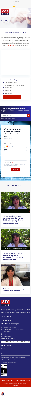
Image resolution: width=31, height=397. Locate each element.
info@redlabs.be (5, 42)
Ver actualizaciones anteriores (8, 118)
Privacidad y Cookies (17, 383)
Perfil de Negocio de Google (12, 97)
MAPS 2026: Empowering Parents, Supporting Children (14, 357)
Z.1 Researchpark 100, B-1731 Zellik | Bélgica (14, 85)
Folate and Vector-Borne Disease (9, 362)
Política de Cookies (8, 383)
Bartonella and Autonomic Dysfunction (10, 359)
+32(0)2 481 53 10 (11, 45)
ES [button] (15, 6)
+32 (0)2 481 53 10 (7, 331)
